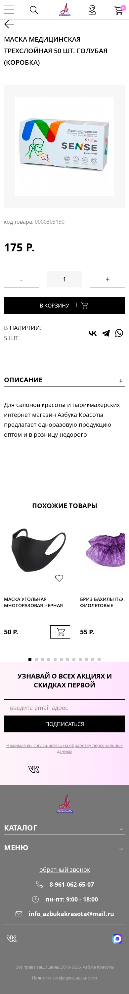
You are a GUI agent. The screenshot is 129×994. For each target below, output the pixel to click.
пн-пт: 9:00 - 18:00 (72, 899)
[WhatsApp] (119, 333)
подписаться (64, 724)
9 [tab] (80, 659)
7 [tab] (67, 659)
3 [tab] (42, 659)
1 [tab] (29, 659)
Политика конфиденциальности (64, 978)
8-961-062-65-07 (72, 884)
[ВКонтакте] (93, 333)
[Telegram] (106, 333)
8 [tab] (73, 659)
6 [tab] (61, 659)
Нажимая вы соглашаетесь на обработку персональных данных (64, 748)
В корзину (59, 304)
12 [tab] (99, 659)
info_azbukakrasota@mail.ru (71, 914)
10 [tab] (86, 659)
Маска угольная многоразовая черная (33, 602)
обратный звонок (64, 869)
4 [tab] (48, 659)
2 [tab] (36, 659)
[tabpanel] (37, 586)
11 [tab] (92, 659)
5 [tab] (55, 659)
